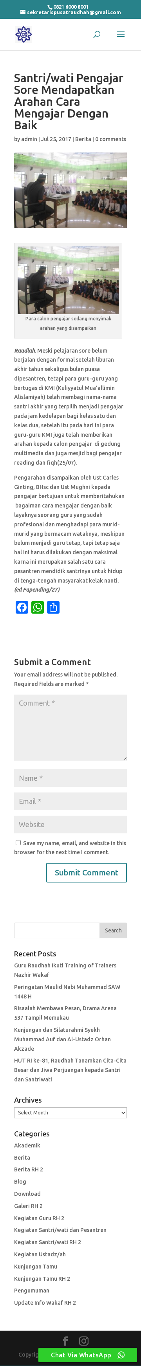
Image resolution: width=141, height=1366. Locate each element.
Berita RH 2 (28, 1169)
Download (27, 1194)
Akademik (27, 1145)
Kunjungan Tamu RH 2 (42, 1279)
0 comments (110, 139)
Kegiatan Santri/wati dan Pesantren (60, 1230)
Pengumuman (31, 1290)
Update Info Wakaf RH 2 (45, 1303)
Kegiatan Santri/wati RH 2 (47, 1242)
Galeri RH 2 (28, 1206)
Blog (20, 1181)
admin (29, 139)
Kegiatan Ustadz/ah (40, 1254)
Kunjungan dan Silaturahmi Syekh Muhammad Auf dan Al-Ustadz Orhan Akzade (62, 1039)
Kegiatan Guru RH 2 (39, 1218)
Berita (83, 139)
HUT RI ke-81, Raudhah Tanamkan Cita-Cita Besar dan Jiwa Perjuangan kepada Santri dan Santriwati (70, 1070)
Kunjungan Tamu (35, 1266)
